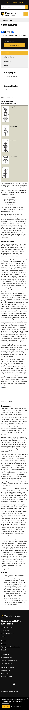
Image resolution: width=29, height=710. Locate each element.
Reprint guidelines (8, 35)
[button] (16, 706)
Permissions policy (6, 663)
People (8, 3)
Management (7, 61)
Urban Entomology (11, 76)
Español (3, 650)
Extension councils (6, 657)
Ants (7, 89)
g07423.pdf (14, 45)
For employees (5, 654)
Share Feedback (21, 35)
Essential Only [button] (6, 706)
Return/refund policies (7, 667)
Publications (7, 20)
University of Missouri (12, 616)
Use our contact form (7, 627)
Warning (6, 65)
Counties (14, 3)
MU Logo (2, 616)
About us (3, 641)
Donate (21, 3)
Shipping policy (5, 670)
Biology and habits (9, 57)
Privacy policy (5, 673)
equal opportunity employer (11, 691)
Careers (3, 644)
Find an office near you (7, 633)
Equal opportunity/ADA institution (10, 647)
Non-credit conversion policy (9, 660)
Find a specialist (5, 630)
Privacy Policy (5, 703)
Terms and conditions (7, 676)
